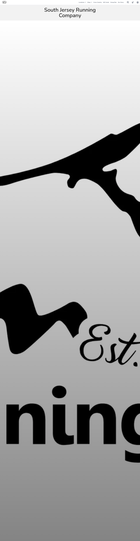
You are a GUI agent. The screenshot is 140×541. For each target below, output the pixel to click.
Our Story (121, 2)
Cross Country (97, 2)
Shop (88, 2)
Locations (82, 2)
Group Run (113, 2)
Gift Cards (106, 2)
